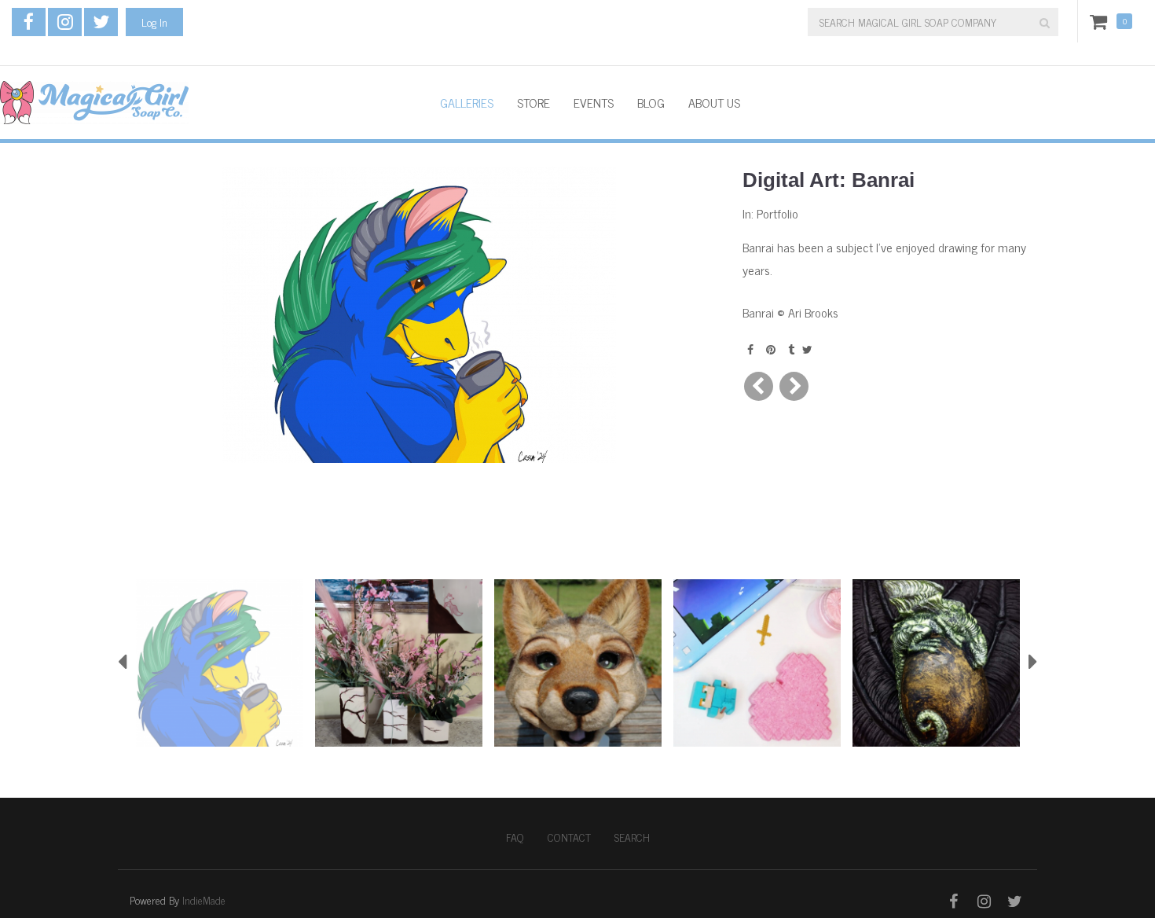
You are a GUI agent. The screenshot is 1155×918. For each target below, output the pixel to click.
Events (594, 102)
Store (533, 102)
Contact (569, 837)
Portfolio (777, 213)
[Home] (208, 102)
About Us (714, 102)
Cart (1101, 21)
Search (632, 837)
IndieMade (204, 899)
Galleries (466, 102)
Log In (154, 22)
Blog (651, 102)
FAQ (515, 837)
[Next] (793, 386)
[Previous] (758, 386)
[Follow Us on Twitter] (101, 22)
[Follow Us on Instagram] (65, 22)
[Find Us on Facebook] (29, 22)
